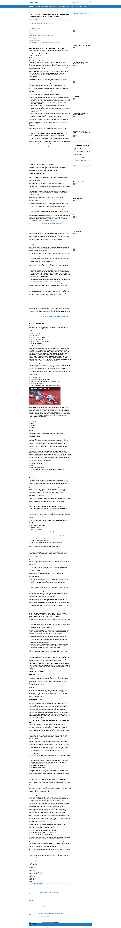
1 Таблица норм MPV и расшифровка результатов (41, 23)
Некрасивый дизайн (79, 155)
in (88, 927)
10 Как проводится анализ (35, 45)
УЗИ (77, 6)
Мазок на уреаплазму (78, 198)
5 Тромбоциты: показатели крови (37, 33)
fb (83, 927)
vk (91, 927)
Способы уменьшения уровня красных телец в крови (51, 913)
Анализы (31, 6)
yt (80, 927)
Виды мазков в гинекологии (80, 248)
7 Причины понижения (34, 37)
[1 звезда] (29, 872)
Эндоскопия (62, 6)
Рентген (38, 6)
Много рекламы (78, 154)
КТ (68, 6)
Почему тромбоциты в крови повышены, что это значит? (55, 316)
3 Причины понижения (34, 28)
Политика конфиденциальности (45, 923)
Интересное (83, 6)
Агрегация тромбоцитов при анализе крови (48, 892)
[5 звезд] (33, 872)
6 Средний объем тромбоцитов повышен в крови (41, 35)
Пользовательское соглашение (60, 923)
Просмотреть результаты (82, 160)
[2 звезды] (30, 872)
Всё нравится (77, 148)
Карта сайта (71, 923)
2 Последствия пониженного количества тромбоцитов (42, 26)
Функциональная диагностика (49, 6)
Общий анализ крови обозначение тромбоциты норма (54, 146)
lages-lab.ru (34, 2)
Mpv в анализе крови (78, 96)
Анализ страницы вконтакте (80, 214)
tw (85, 927)
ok (77, 927)
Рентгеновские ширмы (78, 29)
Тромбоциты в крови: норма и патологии (51, 223)
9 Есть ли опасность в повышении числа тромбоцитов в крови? (44, 42)
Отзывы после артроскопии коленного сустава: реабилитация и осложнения (81, 132)
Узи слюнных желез (78, 80)
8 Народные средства (34, 40)
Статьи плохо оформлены (80, 149)
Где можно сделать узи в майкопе (81, 45)
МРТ (72, 6)
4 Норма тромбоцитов (34, 30)
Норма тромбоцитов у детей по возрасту (48, 906)
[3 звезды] (31, 872)
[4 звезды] (32, 872)
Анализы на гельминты (78, 181)
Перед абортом (77, 231)
